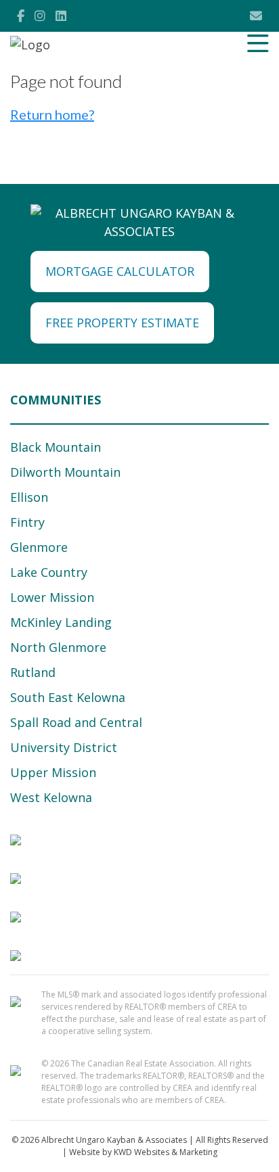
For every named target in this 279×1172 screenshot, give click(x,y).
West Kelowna (51, 797)
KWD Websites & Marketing (165, 1152)
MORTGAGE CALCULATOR (119, 271)
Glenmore (39, 547)
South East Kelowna (67, 697)
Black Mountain (55, 447)
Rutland (33, 672)
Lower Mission (52, 597)
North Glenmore (58, 647)
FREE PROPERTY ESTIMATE (122, 322)
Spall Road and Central (76, 722)
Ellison (29, 497)
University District (63, 747)
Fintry (27, 522)
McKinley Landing (61, 622)
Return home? (52, 114)
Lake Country (48, 572)
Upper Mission (53, 772)
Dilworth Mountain (65, 472)
